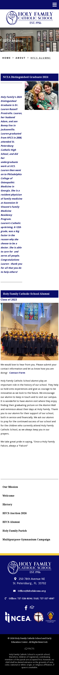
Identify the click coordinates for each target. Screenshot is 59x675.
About (21, 58)
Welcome (8, 495)
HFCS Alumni (41, 58)
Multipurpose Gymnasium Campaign (26, 539)
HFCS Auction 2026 (15, 513)
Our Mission (10, 486)
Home (6, 58)
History (7, 504)
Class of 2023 (9, 299)
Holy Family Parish (15, 530)
